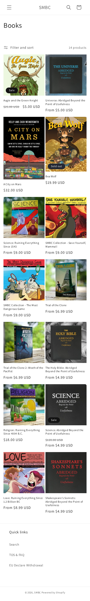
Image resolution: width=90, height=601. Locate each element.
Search (14, 544)
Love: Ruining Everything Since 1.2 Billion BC (23, 499)
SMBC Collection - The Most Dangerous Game (20, 307)
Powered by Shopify (53, 592)
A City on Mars (12, 184)
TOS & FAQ (16, 555)
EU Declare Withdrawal (26, 565)
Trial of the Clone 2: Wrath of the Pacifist (23, 369)
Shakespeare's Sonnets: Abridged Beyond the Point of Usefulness (64, 501)
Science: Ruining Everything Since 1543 (21, 244)
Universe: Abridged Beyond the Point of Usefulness (65, 102)
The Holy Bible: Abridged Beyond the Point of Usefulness (65, 369)
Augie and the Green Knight (20, 100)
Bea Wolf (50, 176)
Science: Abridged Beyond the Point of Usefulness (64, 431)
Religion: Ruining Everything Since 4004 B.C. (21, 431)
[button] (9, 7)
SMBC (37, 592)
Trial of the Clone (56, 305)
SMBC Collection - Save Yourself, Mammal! (65, 244)
